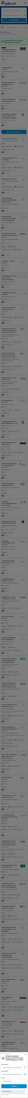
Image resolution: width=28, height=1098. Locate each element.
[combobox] (12, 1067)
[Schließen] (25, 1054)
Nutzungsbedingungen (6, 1091)
